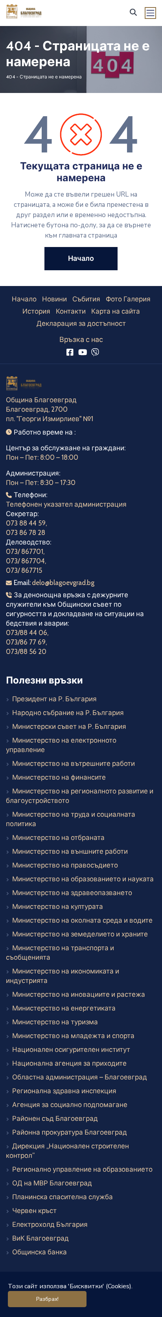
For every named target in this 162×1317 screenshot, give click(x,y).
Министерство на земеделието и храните (80, 934)
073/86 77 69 (26, 642)
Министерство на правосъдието (65, 865)
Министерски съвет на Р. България (69, 726)
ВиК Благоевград (40, 1238)
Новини (54, 299)
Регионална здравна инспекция (64, 1091)
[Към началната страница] (24, 384)
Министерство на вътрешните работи (73, 763)
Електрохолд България (50, 1224)
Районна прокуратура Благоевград (69, 1132)
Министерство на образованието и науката (83, 879)
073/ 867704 (25, 561)
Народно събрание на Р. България (68, 713)
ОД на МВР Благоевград (52, 1183)
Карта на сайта (115, 311)
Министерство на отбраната (58, 837)
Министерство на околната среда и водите (82, 920)
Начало (24, 299)
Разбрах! (47, 1299)
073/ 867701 (24, 551)
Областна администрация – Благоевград (79, 1077)
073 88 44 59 (26, 523)
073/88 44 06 (26, 633)
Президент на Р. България (54, 699)
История (36, 311)
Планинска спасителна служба (62, 1197)
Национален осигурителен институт (71, 1049)
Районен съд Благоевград (55, 1118)
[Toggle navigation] (150, 13)
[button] (133, 12)
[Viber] (95, 352)
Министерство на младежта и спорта (73, 1036)
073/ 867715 (24, 570)
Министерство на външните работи (70, 851)
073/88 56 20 (26, 652)
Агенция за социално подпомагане (69, 1105)
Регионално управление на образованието (82, 1169)
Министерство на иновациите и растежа (78, 994)
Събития (86, 299)
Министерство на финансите (59, 777)
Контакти (71, 311)
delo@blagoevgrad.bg (63, 583)
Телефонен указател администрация (66, 504)
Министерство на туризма (55, 1022)
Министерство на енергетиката (64, 1008)
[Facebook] (70, 352)
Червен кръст (34, 1211)
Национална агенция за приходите (69, 1063)
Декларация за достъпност (81, 323)
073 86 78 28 (25, 533)
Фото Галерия (128, 299)
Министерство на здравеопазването (72, 893)
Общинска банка (39, 1252)
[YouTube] (82, 352)
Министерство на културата (57, 906)
